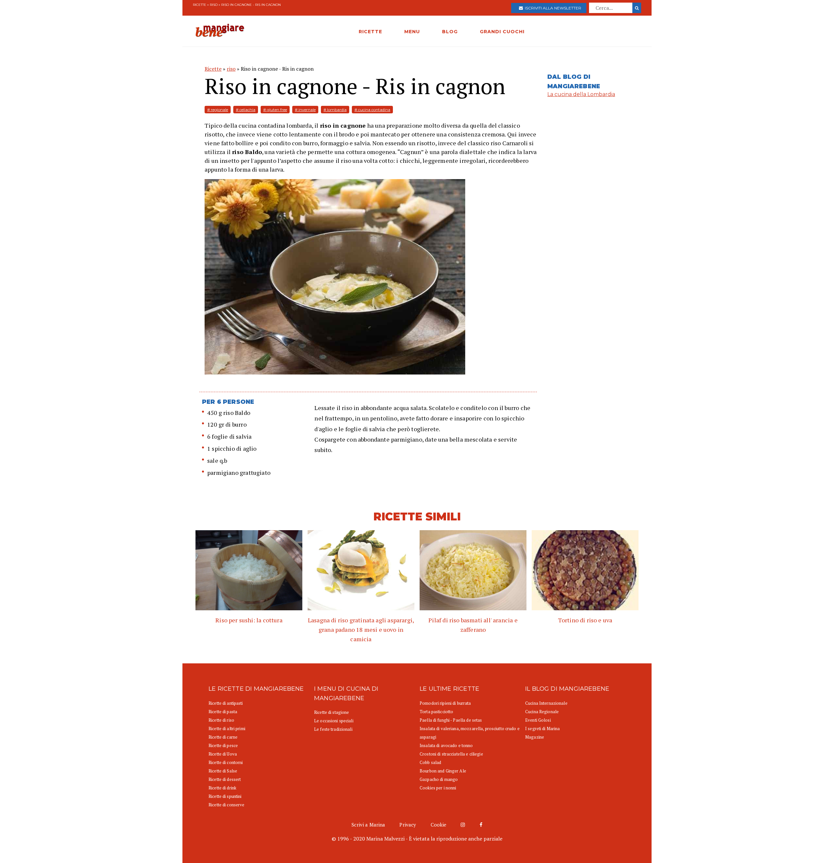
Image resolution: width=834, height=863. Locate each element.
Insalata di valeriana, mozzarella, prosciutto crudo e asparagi (470, 733)
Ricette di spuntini (224, 796)
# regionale (217, 109)
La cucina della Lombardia (581, 94)
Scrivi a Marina (368, 824)
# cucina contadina (372, 109)
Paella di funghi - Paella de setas (451, 720)
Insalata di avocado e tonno (446, 745)
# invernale (305, 109)
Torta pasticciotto (436, 711)
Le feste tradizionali (333, 729)
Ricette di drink (222, 788)
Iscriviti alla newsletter (552, 8)
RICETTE (370, 32)
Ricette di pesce (223, 745)
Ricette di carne (222, 737)
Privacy (407, 824)
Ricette (199, 5)
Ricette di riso (221, 720)
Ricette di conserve (226, 805)
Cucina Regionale (542, 711)
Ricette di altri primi (226, 728)
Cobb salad (430, 762)
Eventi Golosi (538, 720)
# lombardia (335, 109)
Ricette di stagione (331, 712)
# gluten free (275, 109)
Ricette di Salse (222, 771)
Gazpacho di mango (439, 779)
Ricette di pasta (222, 711)
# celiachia (245, 109)
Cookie (439, 824)
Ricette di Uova (222, 754)
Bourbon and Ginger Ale (443, 771)
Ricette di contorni (225, 762)
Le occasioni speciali (333, 721)
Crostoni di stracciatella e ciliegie (451, 754)
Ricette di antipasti (225, 703)
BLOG (450, 32)
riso (214, 5)
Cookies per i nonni (438, 788)
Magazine (534, 737)
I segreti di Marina (542, 728)
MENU (412, 32)
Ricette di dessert (224, 779)
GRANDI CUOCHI (502, 32)
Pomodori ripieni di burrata (445, 703)
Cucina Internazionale (546, 703)
